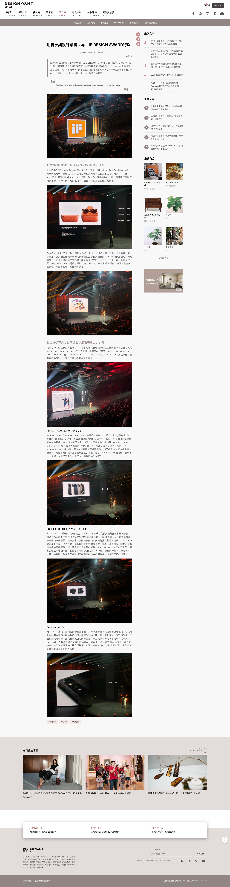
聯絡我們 (158, 860)
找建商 (36, 12)
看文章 (62, 12)
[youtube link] (203, 862)
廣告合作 (149, 860)
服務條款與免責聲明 (42, 881)
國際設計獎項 (151, 23)
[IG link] (208, 14)
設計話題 (104, 23)
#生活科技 (52, 722)
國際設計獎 (109, 12)
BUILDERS (37, 16)
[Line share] (138, 39)
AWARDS (107, 16)
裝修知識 (91, 23)
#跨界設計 (75, 722)
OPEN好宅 (119, 23)
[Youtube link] (222, 14)
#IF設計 (64, 722)
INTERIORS (23, 16)
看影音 (49, 12)
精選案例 (77, 23)
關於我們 (140, 860)
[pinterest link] (215, 14)
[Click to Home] (19, 5)
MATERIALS (10, 16)
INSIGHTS (50, 16)
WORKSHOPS (93, 16)
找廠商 (8, 12)
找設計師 (22, 12)
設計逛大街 (134, 23)
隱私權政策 (27, 881)
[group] (52, 775)
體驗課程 (92, 12)
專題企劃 (76, 12)
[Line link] (200, 14)
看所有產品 (163, 258)
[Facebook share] (138, 34)
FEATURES (77, 16)
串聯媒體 (167, 860)
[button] (199, 750)
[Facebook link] (193, 14)
